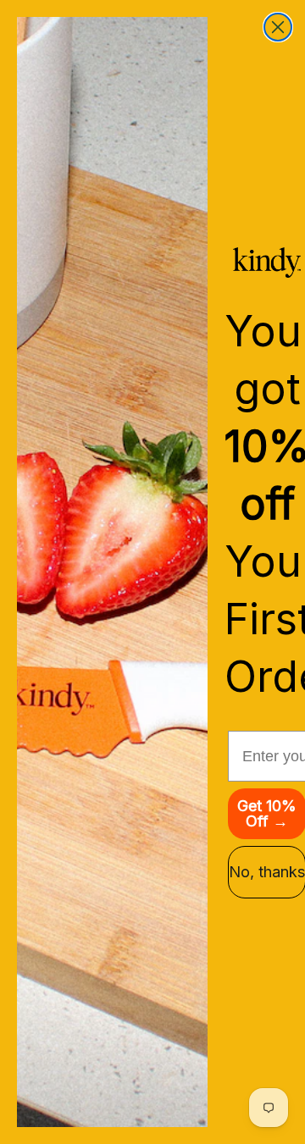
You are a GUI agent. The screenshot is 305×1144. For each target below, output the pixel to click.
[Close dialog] (277, 27)
